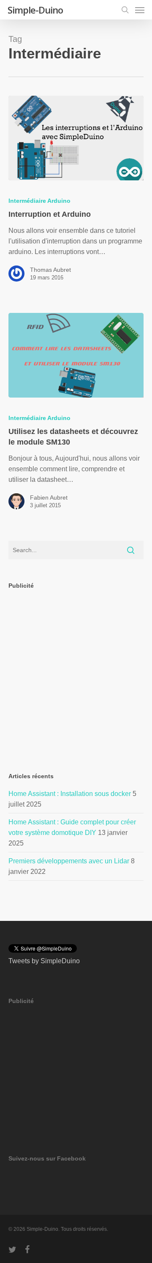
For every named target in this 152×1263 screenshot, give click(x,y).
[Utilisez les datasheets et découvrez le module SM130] (76, 355)
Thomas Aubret (50, 269)
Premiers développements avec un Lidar (68, 861)
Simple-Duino (35, 9)
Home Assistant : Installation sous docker (69, 793)
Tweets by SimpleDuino (44, 961)
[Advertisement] (76, 673)
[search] (125, 9)
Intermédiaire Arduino (39, 200)
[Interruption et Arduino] (76, 138)
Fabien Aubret (49, 497)
